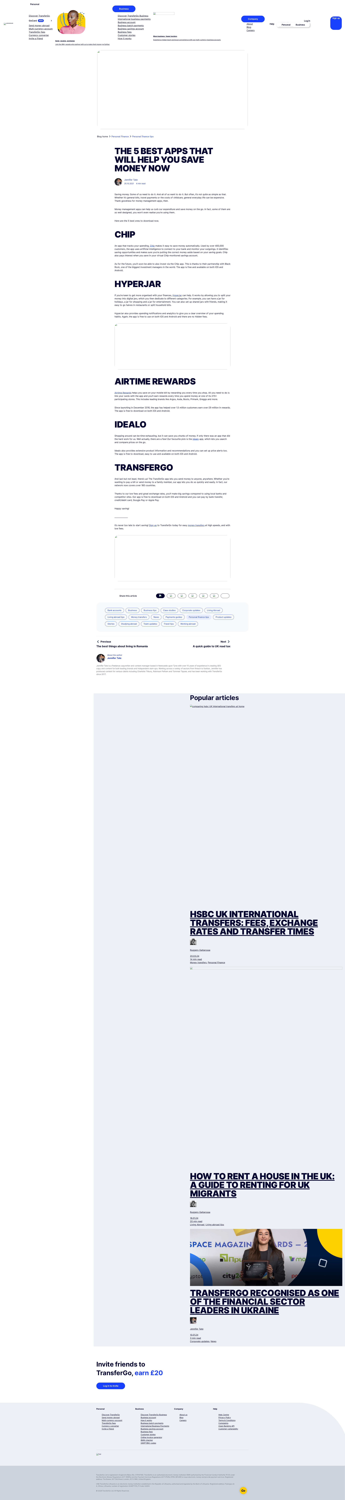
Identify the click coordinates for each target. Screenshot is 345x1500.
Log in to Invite (110, 1385)
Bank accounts (114, 610)
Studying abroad (129, 624)
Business (124, 8)
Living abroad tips (116, 617)
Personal (34, 4)
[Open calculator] (243, 1490)
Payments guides (174, 617)
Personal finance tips (142, 136)
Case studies (169, 610)
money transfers (196, 525)
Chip (152, 245)
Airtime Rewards (123, 392)
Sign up (153, 525)
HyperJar (177, 295)
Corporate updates (191, 610)
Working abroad (187, 624)
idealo (196, 439)
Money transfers (139, 617)
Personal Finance (120, 136)
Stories (111, 624)
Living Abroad (213, 610)
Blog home (102, 136)
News (156, 617)
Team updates (150, 624)
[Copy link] (225, 596)
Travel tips (169, 624)
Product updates (223, 617)
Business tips (150, 610)
